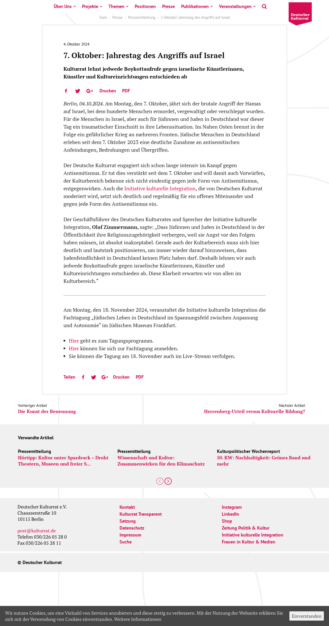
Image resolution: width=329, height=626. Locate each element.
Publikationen (195, 6)
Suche (126, 542)
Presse (168, 6)
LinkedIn (230, 514)
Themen (116, 6)
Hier (74, 340)
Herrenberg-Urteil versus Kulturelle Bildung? (254, 411)
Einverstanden (307, 616)
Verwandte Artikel (35, 438)
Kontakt (127, 507)
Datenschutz (132, 528)
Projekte (90, 6)
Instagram (232, 507)
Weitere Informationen (137, 619)
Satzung (128, 521)
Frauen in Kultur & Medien (248, 542)
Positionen (145, 6)
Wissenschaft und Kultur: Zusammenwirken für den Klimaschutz (161, 460)
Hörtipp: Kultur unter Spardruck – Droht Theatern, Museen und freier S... (63, 460)
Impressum (130, 535)
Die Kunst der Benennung (47, 411)
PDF (126, 91)
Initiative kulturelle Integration (160, 188)
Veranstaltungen (235, 6)
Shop (227, 521)
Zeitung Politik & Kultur (245, 528)
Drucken (107, 91)
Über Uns (63, 6)
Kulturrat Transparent (141, 514)
